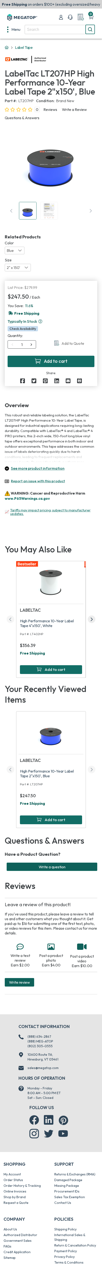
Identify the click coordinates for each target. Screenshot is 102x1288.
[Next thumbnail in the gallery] (90, 210)
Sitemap (10, 1258)
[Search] (90, 29)
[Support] (70, 17)
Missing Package (66, 1185)
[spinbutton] (22, 345)
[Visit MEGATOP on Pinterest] (63, 1120)
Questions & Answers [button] (22, 118)
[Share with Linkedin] (56, 380)
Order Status (13, 1180)
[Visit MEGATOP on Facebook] (34, 1120)
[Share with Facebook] (22, 380)
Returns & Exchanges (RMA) (74, 1174)
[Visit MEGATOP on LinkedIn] (48, 1120)
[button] (40, 321)
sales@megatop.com (43, 1068)
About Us (10, 1229)
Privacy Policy (64, 1257)
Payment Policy (65, 1251)
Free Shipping (32, 653)
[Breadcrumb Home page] (7, 47)
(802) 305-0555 (40, 1046)
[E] (68, 380)
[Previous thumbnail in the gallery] (11, 210)
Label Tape (24, 47)
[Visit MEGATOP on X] (48, 1133)
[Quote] (80, 17)
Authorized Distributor (20, 1235)
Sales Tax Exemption (69, 1197)
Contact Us (62, 1203)
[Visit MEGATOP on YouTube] (63, 1133)
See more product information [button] (38, 468)
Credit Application (17, 1252)
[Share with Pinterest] (45, 380)
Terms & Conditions (68, 1262)
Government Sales (18, 1240)
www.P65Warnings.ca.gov (27, 498)
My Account (12, 1174)
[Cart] (91, 17)
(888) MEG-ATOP (40, 1041)
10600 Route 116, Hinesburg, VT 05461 (43, 1056)
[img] (46, 59)
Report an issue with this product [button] (38, 481)
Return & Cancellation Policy (75, 1245)
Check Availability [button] (22, 329)
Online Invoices (15, 1191)
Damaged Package (68, 1180)
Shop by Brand (15, 1197)
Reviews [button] (50, 109)
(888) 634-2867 (39, 1036)
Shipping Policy (65, 1229)
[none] (13, 29)
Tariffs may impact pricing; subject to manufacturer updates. (50, 511)
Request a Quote (16, 1203)
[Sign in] (61, 17)
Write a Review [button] (74, 109)
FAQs (7, 1246)
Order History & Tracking (22, 1185)
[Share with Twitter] (34, 380)
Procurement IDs (66, 1191)
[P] (79, 380)
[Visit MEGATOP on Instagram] (34, 1133)
